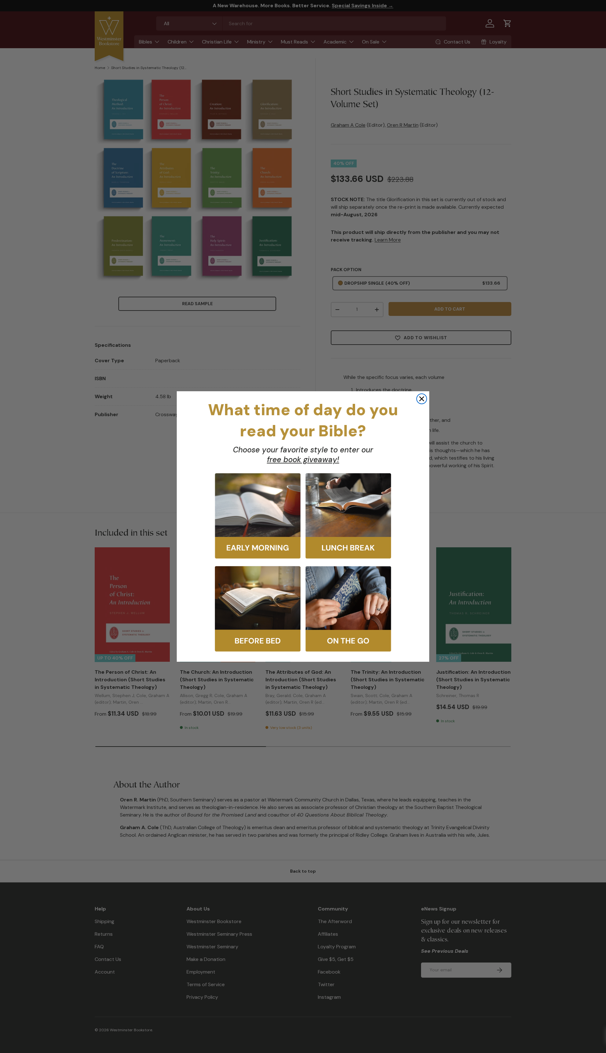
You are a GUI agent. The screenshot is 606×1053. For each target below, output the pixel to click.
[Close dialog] (422, 399)
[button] (257, 516)
